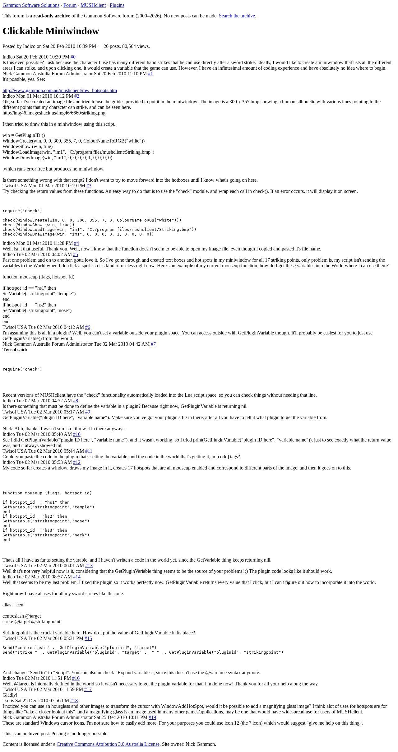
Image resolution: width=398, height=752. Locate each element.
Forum (69, 5)
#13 (89, 565)
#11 (88, 451)
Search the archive (237, 15)
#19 (152, 717)
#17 (88, 689)
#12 (77, 462)
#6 (87, 327)
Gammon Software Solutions (30, 5)
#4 (76, 243)
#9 (87, 411)
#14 (77, 576)
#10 (77, 434)
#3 (88, 185)
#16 (76, 678)
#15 (88, 638)
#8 (75, 400)
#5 (75, 254)
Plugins (117, 5)
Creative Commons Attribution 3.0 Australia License (108, 744)
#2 (76, 96)
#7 (153, 344)
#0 (73, 56)
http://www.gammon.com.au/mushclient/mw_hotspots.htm (59, 90)
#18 (74, 700)
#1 (150, 73)
